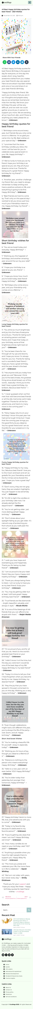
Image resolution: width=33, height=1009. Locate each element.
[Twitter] (12, 955)
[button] (5, 62)
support (22, 884)
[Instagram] (6, 955)
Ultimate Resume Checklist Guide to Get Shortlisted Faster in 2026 (22, 931)
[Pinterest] (9, 955)
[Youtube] (3, 955)
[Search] (29, 910)
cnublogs (20, 892)
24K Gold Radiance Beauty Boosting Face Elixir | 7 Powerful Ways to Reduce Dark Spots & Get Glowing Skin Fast (21, 922)
